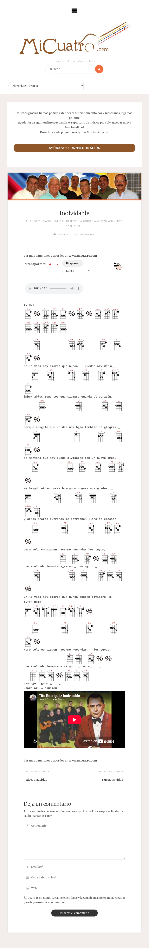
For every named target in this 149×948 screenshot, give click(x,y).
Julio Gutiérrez (65, 221)
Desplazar (72, 263)
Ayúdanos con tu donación (74, 148)
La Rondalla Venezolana (96, 221)
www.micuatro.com (83, 255)
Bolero (63, 234)
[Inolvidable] (74, 186)
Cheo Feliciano (40, 221)
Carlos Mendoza (82, 234)
